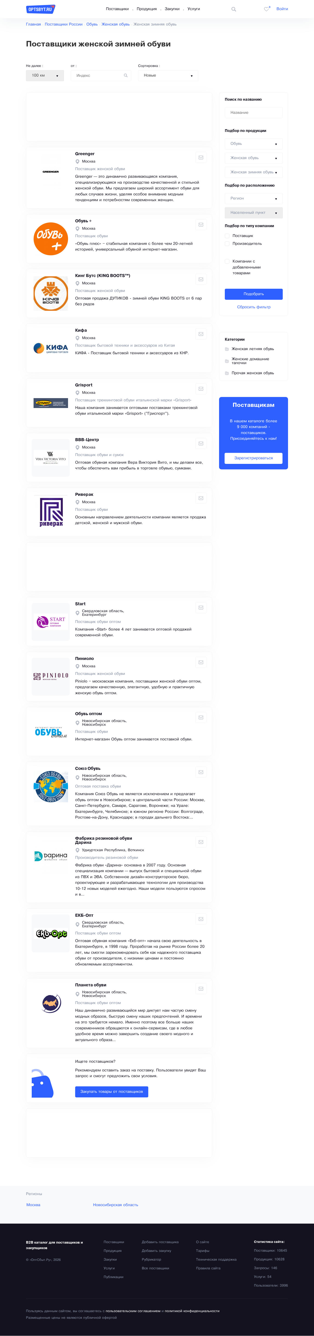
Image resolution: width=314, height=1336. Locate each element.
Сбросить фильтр (254, 307)
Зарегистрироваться (253, 458)
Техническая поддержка (216, 1259)
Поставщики (117, 9)
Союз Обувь (87, 769)
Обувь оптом (88, 714)
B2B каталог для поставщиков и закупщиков (54, 1245)
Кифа (81, 330)
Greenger (85, 154)
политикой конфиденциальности (192, 1311)
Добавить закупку (156, 1251)
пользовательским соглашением (133, 1311)
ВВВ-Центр (87, 440)
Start (80, 604)
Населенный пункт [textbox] (248, 212)
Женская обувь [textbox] (245, 158)
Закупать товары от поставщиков (111, 1091)
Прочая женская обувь (253, 373)
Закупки (172, 9)
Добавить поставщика (160, 1242)
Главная (33, 24)
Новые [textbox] (150, 75)
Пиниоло (84, 659)
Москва (33, 1205)
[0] (266, 9)
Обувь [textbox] (236, 144)
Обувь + (83, 221)
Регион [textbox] (237, 198)
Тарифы (202, 1251)
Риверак (84, 495)
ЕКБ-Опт (84, 915)
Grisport (83, 385)
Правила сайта (208, 1268)
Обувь (92, 24)
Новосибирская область (115, 1205)
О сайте (202, 1242)
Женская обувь (116, 24)
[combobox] (45, 75)
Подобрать (254, 294)
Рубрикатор (151, 1259)
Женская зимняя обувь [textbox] (252, 172)
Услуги (194, 9)
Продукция (147, 9)
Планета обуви (90, 985)
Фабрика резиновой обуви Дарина (103, 841)
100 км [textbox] (38, 75)
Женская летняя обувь (253, 349)
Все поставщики (155, 1268)
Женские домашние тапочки (250, 361)
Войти (282, 9)
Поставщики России (64, 24)
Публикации (113, 1277)
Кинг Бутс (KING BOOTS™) (102, 276)
